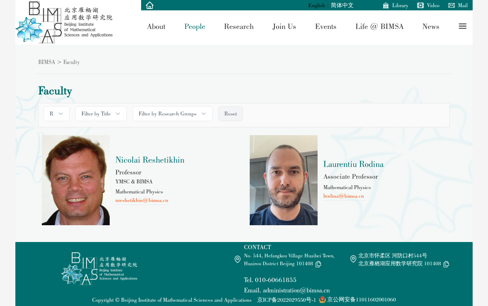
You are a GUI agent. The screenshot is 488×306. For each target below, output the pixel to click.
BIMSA (46, 61)
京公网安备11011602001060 (361, 299)
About (156, 26)
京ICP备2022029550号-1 (286, 299)
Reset (230, 113)
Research (239, 26)
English (316, 5)
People (194, 26)
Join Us (284, 26)
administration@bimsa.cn (296, 290)
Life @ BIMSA (379, 26)
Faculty (71, 61)
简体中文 (342, 5)
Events (326, 26)
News (430, 26)
